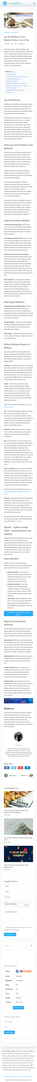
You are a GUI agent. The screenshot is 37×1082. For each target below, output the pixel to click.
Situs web (7, 897)
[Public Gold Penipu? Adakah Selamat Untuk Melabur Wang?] (18, 854)
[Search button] (31, 945)
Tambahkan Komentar (11, 912)
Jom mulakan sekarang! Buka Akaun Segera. (18, 613)
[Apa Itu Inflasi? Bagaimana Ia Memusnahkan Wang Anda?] (18, 826)
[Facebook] (7, 767)
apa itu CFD (18, 521)
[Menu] (34, 3)
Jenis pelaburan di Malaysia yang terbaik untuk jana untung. (17, 491)
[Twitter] (13, 767)
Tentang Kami (25, 1076)
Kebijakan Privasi (15, 1076)
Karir (31, 1076)
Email (7, 891)
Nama (7, 886)
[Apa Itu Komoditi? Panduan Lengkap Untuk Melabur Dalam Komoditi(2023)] (18, 799)
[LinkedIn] (27, 767)
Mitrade (23, 552)
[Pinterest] (20, 767)
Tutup (13, 72)
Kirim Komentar (10, 934)
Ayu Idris (6, 43)
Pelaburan (22, 43)
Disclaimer (7, 1076)
